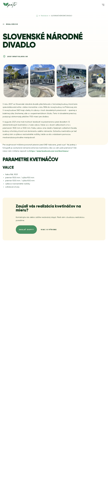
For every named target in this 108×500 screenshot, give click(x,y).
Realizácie (12, 24)
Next (100, 81)
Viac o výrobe (49, 229)
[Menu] (103, 4)
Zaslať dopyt (26, 229)
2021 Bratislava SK (17, 56)
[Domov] (37, 16)
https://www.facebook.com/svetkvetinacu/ (49, 151)
